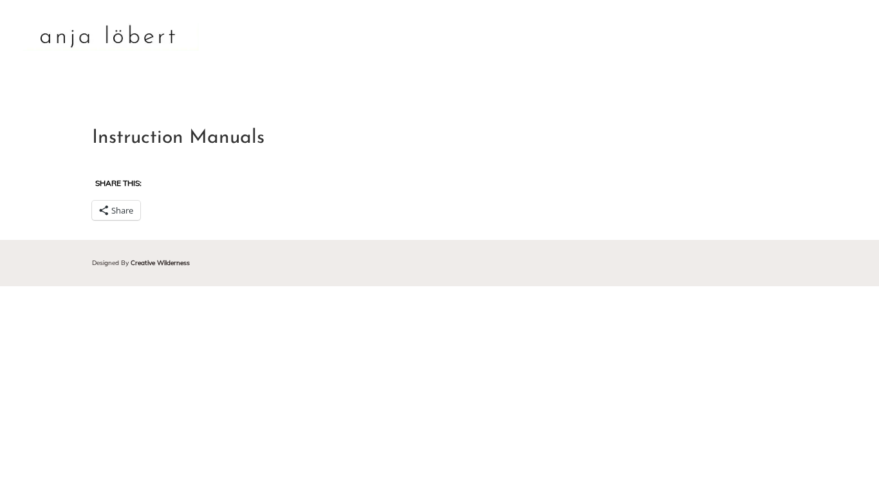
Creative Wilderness (160, 263)
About (492, 38)
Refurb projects (580, 38)
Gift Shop (792, 38)
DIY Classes (695, 38)
